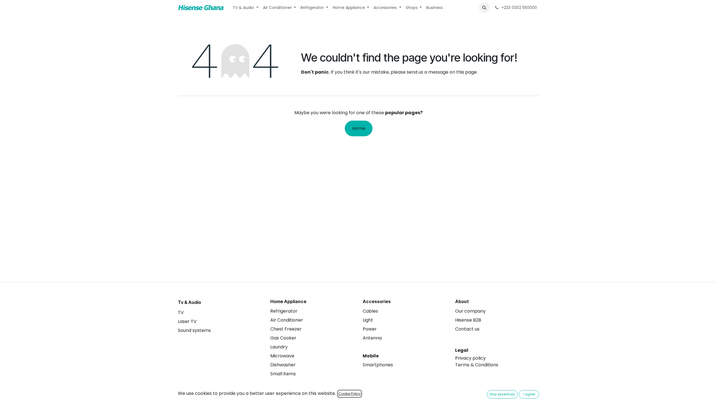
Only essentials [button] (502, 394)
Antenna (372, 338)
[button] (484, 7)
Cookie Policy (349, 393)
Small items (283, 374)
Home (358, 128)
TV (181, 312)
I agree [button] (529, 394)
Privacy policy (470, 358)
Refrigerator (283, 311)
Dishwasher (283, 365)
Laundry (279, 347)
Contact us (467, 329)
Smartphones (378, 365)
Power (370, 329)
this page (466, 72)
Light (368, 320)
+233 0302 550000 (518, 7)
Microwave (282, 356)
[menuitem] (246, 8)
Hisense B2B (468, 320)
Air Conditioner (286, 320)
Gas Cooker (283, 338)
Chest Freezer (286, 329)
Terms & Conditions (476, 365)
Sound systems (194, 330)
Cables (370, 311)
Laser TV (187, 321)
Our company (470, 311)
